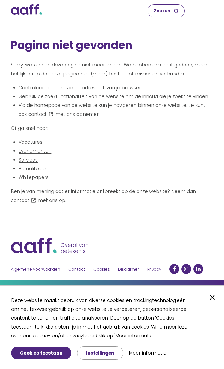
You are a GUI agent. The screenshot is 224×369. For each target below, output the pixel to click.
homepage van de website (65, 105)
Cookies (101, 269)
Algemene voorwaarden (35, 269)
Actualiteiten (33, 168)
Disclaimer (128, 269)
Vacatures (30, 142)
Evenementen (35, 151)
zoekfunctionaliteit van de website (84, 96)
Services (28, 160)
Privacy (154, 269)
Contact (76, 269)
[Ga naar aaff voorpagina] (26, 11)
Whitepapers (34, 177)
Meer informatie (147, 353)
